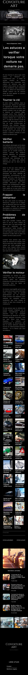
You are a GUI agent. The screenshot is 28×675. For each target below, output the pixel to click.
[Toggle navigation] (3, 22)
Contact (9, 666)
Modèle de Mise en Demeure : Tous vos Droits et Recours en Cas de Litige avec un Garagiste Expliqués (18, 608)
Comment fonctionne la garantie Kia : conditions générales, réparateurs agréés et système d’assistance (17, 597)
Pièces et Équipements (12, 43)
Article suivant (21, 540)
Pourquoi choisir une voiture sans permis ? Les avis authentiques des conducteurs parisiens (18, 586)
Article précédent (8, 540)
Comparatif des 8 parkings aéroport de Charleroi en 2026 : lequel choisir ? (18, 576)
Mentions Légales (12, 669)
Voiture (19, 43)
